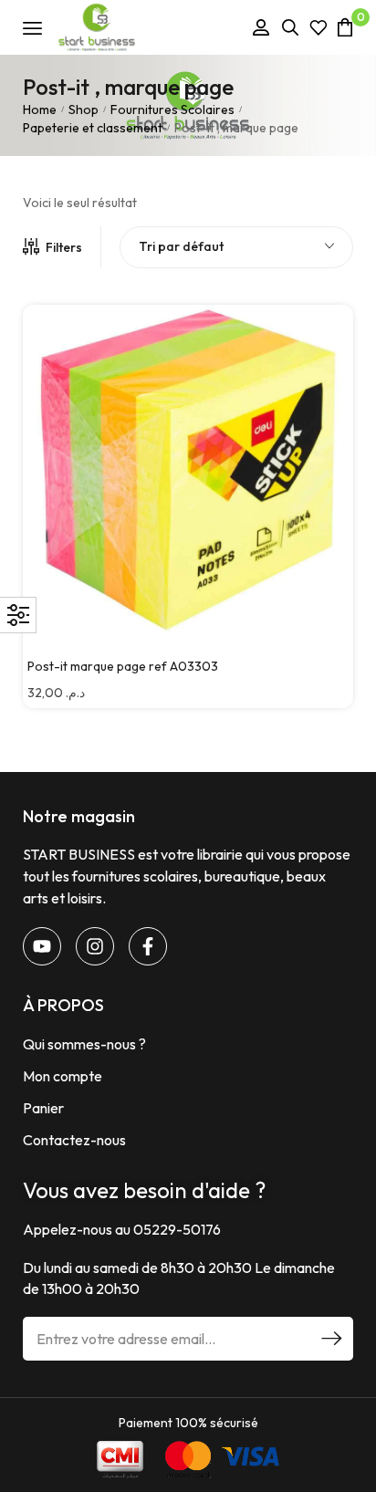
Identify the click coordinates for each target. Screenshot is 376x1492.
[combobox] (236, 247)
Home (40, 109)
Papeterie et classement (92, 128)
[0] (345, 27)
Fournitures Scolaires (172, 109)
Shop (83, 109)
